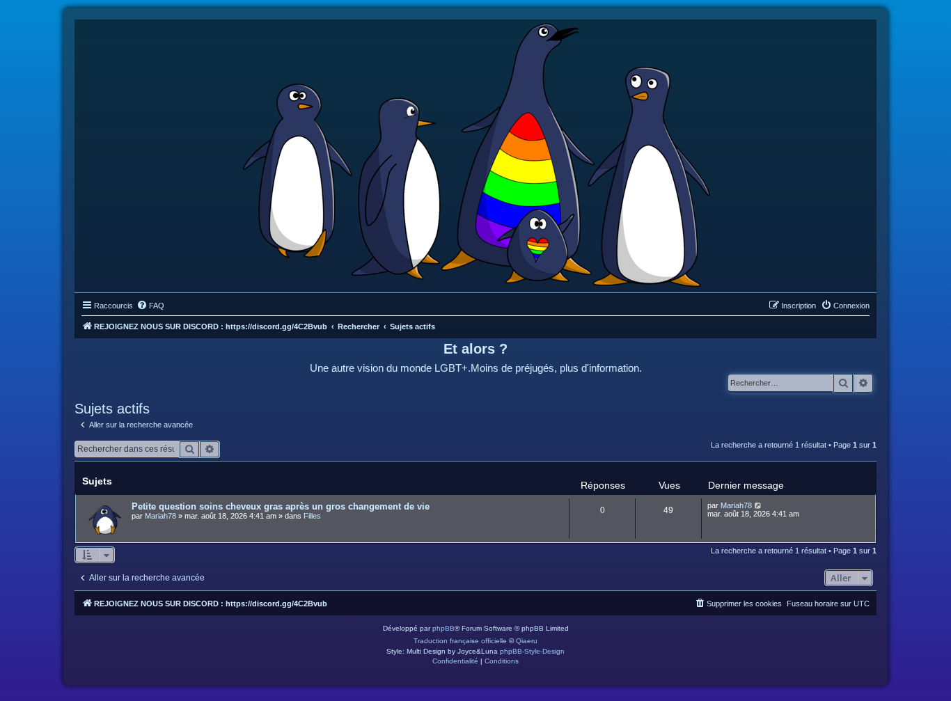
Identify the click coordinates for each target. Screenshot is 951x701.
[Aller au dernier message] (758, 505)
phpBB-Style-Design (532, 651)
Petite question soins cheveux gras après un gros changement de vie (281, 506)
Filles (312, 516)
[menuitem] (150, 305)
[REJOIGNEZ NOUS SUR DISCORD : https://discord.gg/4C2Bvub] (475, 152)
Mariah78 (160, 516)
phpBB (443, 628)
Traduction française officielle (460, 641)
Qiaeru (526, 641)
